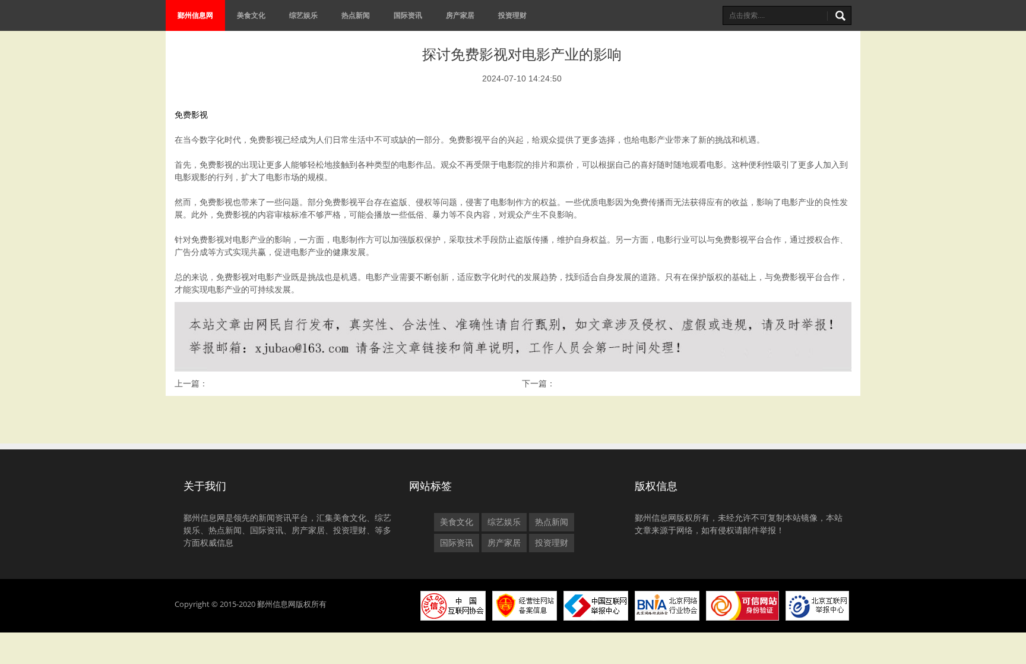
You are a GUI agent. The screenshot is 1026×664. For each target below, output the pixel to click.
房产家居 (460, 15)
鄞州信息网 (195, 15)
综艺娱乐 (303, 15)
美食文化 (251, 15)
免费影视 (191, 114)
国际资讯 (408, 15)
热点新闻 (355, 15)
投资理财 (512, 15)
